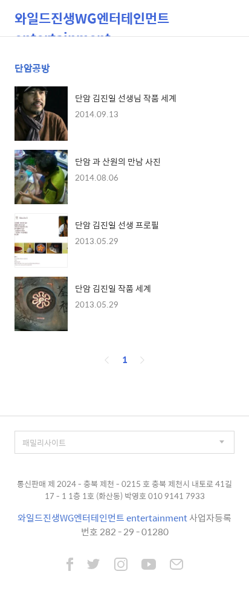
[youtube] (148, 565)
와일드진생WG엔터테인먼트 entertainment (92, 22)
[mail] (176, 565)
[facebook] (69, 565)
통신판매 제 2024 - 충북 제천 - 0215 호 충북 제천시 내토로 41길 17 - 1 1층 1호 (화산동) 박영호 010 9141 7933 (124, 489)
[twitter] (93, 565)
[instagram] (121, 565)
